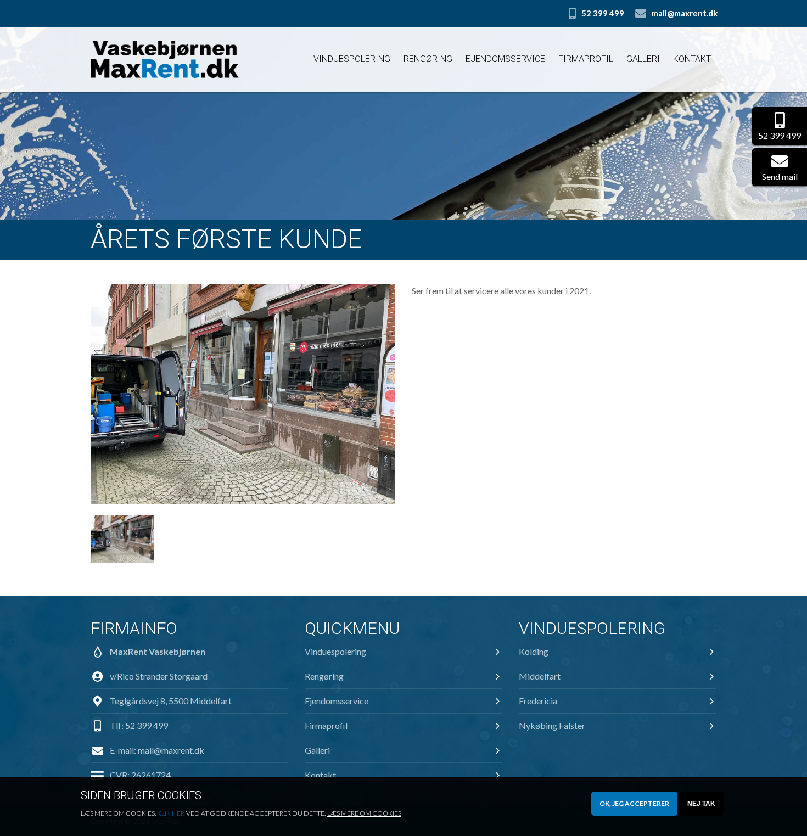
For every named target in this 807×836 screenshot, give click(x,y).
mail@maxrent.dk (171, 750)
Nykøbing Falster (552, 725)
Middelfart (540, 676)
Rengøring (428, 59)
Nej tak (701, 803)
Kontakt (692, 59)
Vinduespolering (351, 59)
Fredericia (538, 700)
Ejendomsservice (505, 59)
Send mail (780, 176)
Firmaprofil (585, 59)
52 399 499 (146, 725)
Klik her (170, 813)
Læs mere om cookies (364, 813)
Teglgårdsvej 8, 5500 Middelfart (171, 700)
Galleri (643, 59)
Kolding (533, 651)
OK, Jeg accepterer (634, 803)
